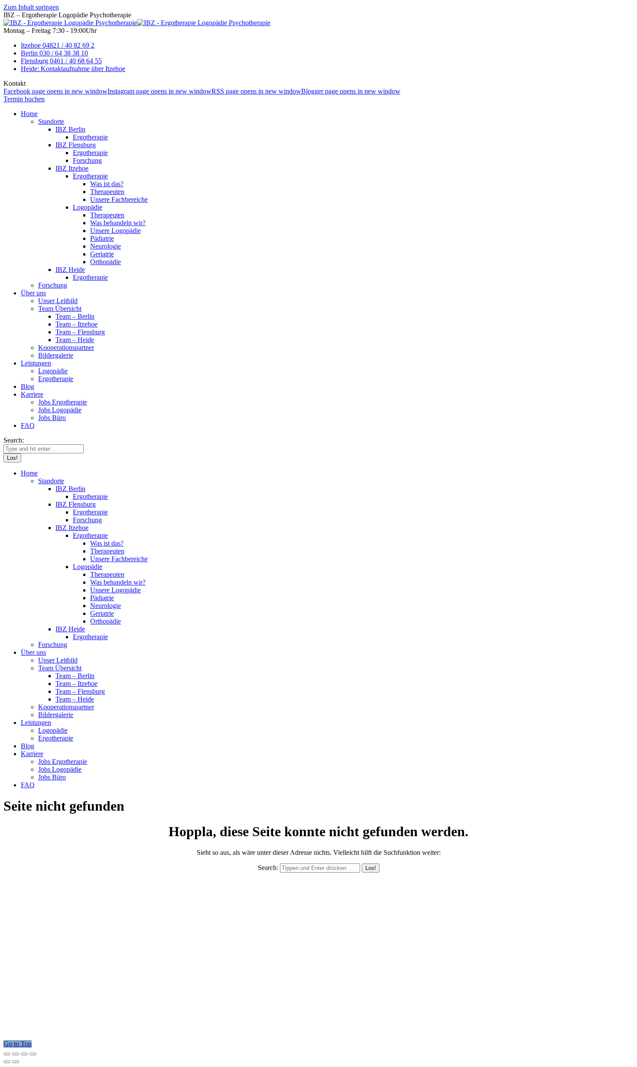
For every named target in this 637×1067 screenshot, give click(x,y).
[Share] (15, 1054)
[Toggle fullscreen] (24, 1054)
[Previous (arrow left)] (6, 1062)
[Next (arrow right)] (15, 1062)
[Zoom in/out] (32, 1054)
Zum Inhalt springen (31, 7)
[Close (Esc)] (6, 1054)
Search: (268, 867)
